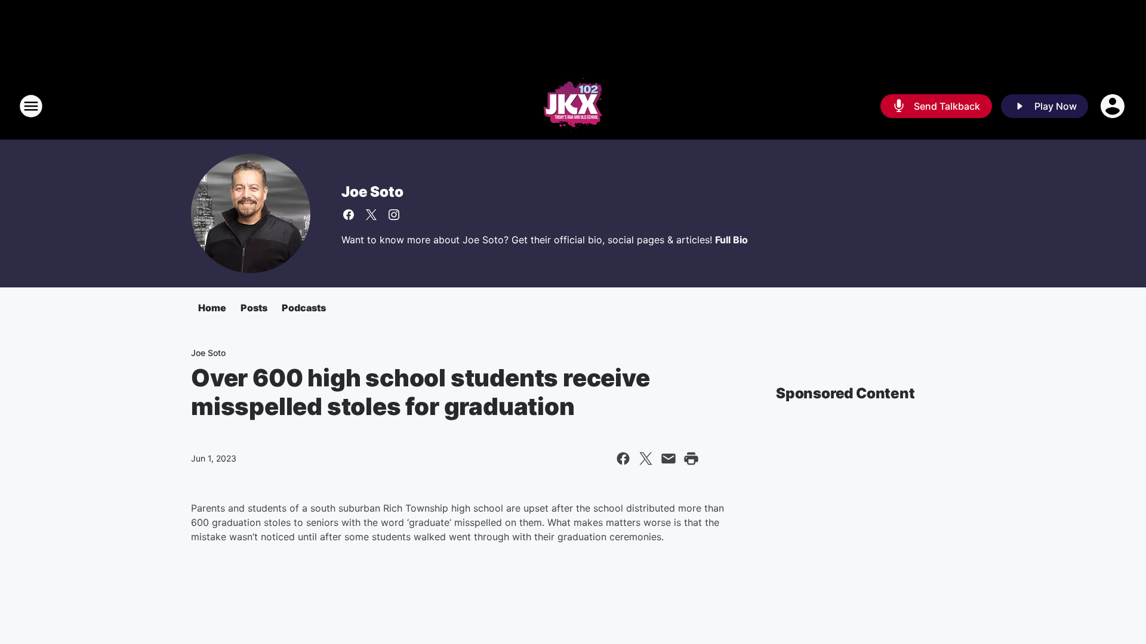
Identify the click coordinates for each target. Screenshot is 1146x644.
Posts (254, 308)
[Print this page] (691, 458)
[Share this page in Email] (668, 458)
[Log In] (1114, 106)
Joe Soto (372, 191)
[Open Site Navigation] (31, 106)
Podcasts (304, 308)
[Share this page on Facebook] (623, 458)
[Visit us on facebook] (348, 215)
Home (212, 308)
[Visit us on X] (371, 215)
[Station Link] (573, 106)
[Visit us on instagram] (394, 215)
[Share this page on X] (645, 458)
